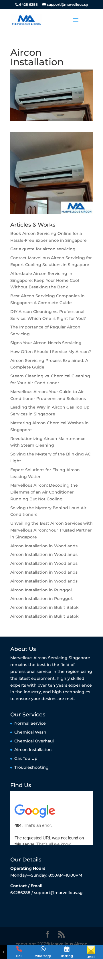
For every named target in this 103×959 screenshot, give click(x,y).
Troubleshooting (31, 767)
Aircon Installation (33, 749)
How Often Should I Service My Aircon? (50, 351)
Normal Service (30, 723)
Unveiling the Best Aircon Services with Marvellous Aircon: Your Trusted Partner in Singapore (51, 530)
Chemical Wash (30, 732)
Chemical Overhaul (34, 741)
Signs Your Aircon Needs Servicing (46, 342)
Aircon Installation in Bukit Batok (44, 607)
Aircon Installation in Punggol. (41, 590)
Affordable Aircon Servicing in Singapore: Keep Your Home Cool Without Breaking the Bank (44, 280)
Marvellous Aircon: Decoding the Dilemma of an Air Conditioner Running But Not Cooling (44, 492)
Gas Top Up (25, 758)
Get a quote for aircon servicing (43, 248)
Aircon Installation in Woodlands (44, 545)
